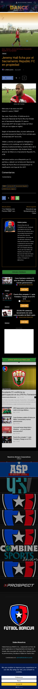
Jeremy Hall (11, 186)
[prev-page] (3, 446)
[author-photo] (17, 285)
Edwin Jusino (9, 69)
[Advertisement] (19, 341)
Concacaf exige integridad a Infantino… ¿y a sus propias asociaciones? (22, 429)
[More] (24, 78)
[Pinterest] (13, 198)
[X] (8, 198)
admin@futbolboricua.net (24, 657)
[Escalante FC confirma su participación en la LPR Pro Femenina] (19, 377)
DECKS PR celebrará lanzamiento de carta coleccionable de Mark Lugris (24, 313)
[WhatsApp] (17, 198)
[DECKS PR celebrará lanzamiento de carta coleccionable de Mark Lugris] (7, 313)
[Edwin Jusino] (3, 70)
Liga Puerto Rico (7, 389)
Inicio (3, 49)
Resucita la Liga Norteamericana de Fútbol (30, 211)
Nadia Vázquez (25, 301)
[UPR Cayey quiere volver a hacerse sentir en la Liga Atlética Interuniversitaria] (7, 410)
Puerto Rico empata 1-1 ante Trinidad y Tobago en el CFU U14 (24, 296)
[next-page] (6, 446)
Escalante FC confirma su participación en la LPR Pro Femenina (19, 393)
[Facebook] (4, 198)
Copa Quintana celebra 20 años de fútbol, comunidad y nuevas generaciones (24, 280)
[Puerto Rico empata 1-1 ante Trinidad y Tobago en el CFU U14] (7, 297)
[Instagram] (18, 263)
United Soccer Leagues (9, 188)
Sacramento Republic (21, 186)
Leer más (24, 289)
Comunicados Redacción (26, 284)
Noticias (8, 49)
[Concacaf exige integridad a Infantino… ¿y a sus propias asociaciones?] (7, 429)
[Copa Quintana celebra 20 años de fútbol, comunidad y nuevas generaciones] (7, 280)
